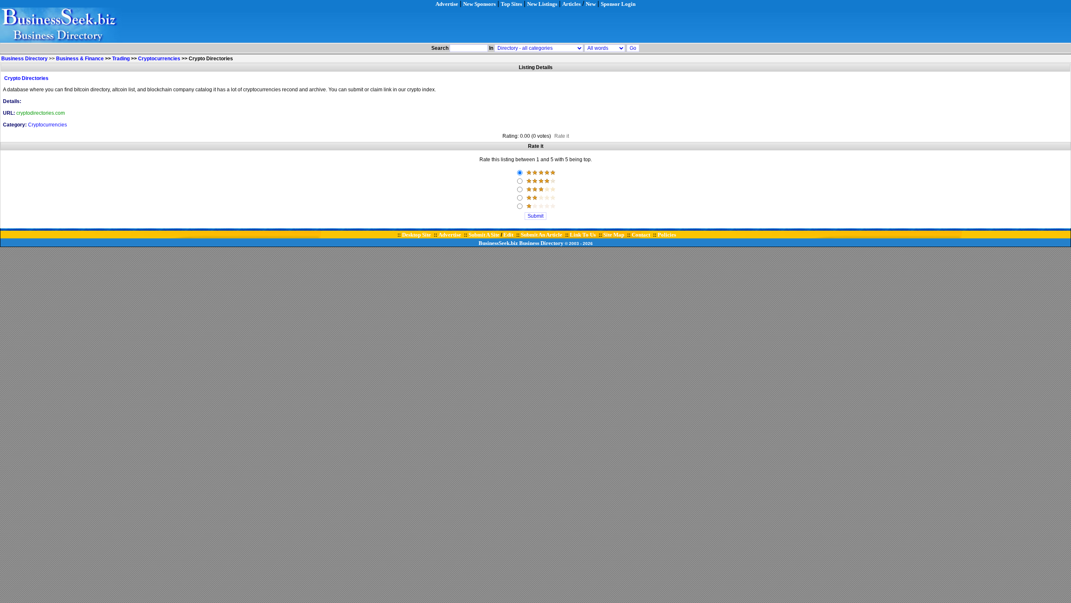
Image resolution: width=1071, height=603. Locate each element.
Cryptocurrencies (159, 59)
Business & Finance (80, 59)
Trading (121, 59)
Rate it (561, 136)
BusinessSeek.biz (498, 243)
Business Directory (541, 243)
